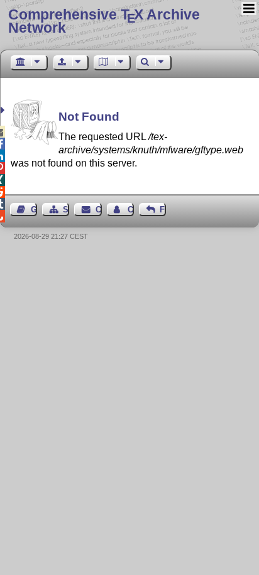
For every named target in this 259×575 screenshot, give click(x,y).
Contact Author (131, 209)
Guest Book (34, 209)
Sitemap (66, 209)
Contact (98, 209)
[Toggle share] (4, 110)
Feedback (163, 209)
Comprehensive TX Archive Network (104, 21)
